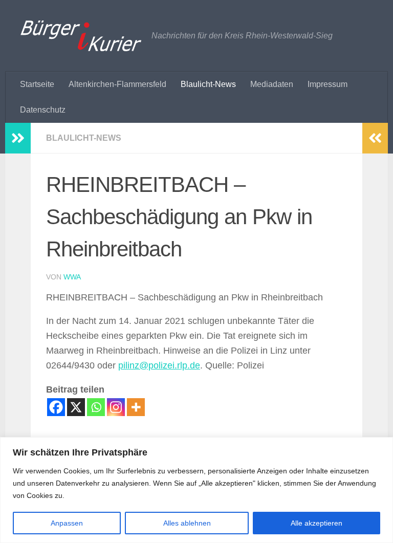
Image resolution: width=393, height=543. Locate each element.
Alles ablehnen (187, 523)
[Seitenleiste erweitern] (18, 138)
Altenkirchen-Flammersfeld (117, 84)
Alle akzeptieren (316, 523)
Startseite (37, 84)
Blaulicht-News (208, 84)
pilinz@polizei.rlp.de (159, 365)
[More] (136, 407)
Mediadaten (271, 84)
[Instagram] (116, 407)
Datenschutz (43, 109)
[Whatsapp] (96, 407)
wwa (72, 277)
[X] (76, 407)
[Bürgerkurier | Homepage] (80, 35)
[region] (196, 490)
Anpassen (67, 523)
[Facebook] (56, 407)
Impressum (327, 84)
